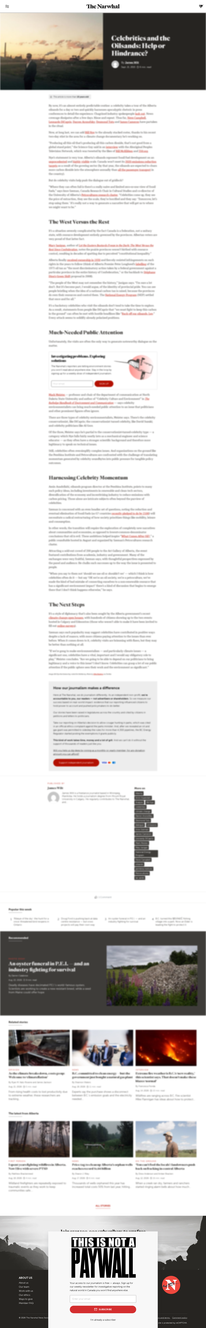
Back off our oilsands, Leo (137, 314)
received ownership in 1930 (83, 260)
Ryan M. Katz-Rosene (22, 1082)
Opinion (14, 1070)
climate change (143, 811)
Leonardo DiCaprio (60, 122)
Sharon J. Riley (82, 1174)
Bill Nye (90, 133)
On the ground (146, 1161)
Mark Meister (57, 395)
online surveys (66, 626)
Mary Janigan (57, 246)
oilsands (139, 864)
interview (112, 147)
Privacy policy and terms (159, 1318)
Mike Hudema (98, 674)
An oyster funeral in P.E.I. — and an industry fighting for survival (126, 920)
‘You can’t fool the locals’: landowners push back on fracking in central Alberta (165, 1166)
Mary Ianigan (142, 847)
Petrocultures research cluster (99, 195)
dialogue (140, 825)
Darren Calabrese (20, 975)
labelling (141, 264)
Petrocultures (142, 873)
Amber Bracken (165, 1174)
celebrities (140, 807)
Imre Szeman (142, 829)
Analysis (139, 802)
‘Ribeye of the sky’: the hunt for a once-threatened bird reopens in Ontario (31, 921)
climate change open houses (66, 618)
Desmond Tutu (105, 122)
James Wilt (132, 62)
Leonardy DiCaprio (144, 838)
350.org (143, 151)
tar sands (140, 878)
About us (23, 1282)
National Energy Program (121, 295)
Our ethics (24, 1294)
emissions (152, 825)
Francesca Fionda (147, 1086)
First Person (17, 1161)
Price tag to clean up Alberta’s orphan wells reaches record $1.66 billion (102, 1166)
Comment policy (179, 1318)
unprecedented (58, 162)
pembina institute (144, 869)
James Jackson (44, 1082)
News (75, 1161)
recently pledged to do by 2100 (130, 514)
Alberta (139, 793)
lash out (140, 114)
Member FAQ (26, 1303)
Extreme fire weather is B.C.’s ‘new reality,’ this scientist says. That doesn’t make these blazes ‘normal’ (166, 1077)
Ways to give (26, 1299)
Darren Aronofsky (84, 122)
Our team (24, 1286)
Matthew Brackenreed (22, 1174)
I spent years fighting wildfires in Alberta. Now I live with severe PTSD (37, 1166)
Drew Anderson (146, 1174)
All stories (103, 1205)
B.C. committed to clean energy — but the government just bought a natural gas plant (102, 1075)
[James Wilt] (116, 64)
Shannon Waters (83, 1082)
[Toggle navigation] (7, 6)
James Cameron (129, 122)
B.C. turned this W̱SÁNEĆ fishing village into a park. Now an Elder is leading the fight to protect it (173, 921)
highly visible (81, 162)
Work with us (26, 1290)
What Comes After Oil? (135, 536)
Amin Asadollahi (143, 798)
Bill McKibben (124, 151)
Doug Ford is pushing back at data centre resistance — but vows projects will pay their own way (79, 921)
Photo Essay (17, 959)
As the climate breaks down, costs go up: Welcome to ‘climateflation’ (37, 1075)
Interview (142, 1070)
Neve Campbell (136, 118)
